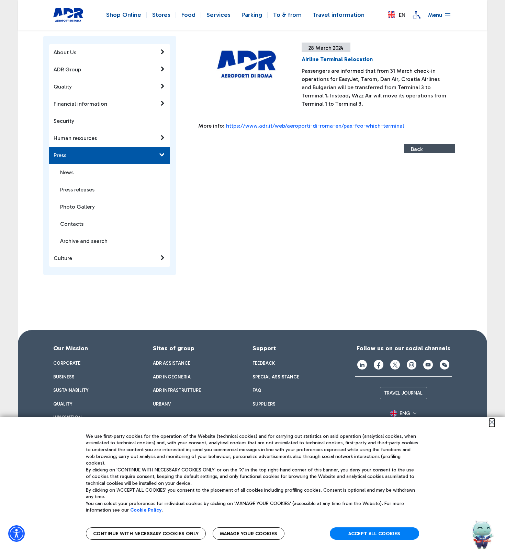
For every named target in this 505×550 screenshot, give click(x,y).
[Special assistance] (417, 15)
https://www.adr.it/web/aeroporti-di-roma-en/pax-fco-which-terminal (315, 125)
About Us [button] (65, 52)
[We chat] (444, 365)
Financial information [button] (80, 104)
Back (417, 149)
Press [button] (60, 155)
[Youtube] (428, 365)
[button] (396, 15)
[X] (395, 365)
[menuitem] (66, 363)
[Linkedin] (362, 365)
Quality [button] (63, 86)
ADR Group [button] (67, 69)
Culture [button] (63, 258)
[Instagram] (411, 365)
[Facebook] (378, 365)
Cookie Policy (145, 510)
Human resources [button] (75, 138)
